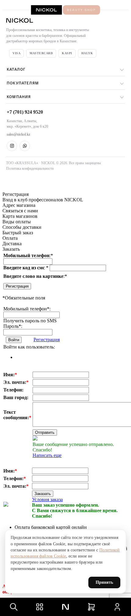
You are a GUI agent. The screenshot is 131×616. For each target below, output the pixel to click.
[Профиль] (117, 607)
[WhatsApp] (24, 146)
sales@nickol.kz (18, 134)
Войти (13, 340)
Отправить (45, 432)
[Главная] (65, 607)
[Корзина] (91, 607)
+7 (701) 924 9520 (25, 112)
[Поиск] (13, 607)
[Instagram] (12, 146)
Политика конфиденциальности (30, 168)
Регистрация (17, 286)
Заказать (42, 493)
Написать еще (47, 455)
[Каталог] (39, 607)
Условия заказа (47, 499)
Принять (104, 582)
